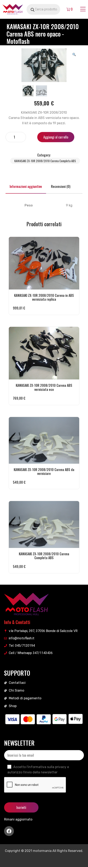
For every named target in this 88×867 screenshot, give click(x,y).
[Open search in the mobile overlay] (48, 9)
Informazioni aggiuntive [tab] (26, 186)
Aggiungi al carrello (55, 137)
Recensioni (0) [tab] (60, 186)
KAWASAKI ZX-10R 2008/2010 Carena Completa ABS (45, 161)
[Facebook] (9, 831)
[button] (74, 54)
